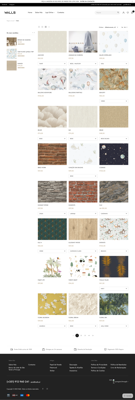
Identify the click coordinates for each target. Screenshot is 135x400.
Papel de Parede (56, 365)
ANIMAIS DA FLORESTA (76, 55)
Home (30, 12)
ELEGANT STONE (43, 205)
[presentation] (33, 33)
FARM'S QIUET (73, 280)
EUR (110, 380)
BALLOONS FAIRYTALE (75, 93)
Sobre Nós (38, 12)
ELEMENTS (72, 205)
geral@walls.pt (127, 5)
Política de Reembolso (118, 365)
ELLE (100, 205)
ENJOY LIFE (41, 280)
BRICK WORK (42, 168)
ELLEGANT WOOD (74, 243)
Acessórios (73, 371)
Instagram (12, 5)
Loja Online (49, 12)
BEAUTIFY (102, 93)
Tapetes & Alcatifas (76, 367)
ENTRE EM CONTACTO (87, 1)
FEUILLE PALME (104, 280)
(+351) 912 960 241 (18, 382)
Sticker (52, 371)
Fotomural (53, 367)
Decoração (73, 365)
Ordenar (101, 27)
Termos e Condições (98, 367)
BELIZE (40, 130)
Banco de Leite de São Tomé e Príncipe (17, 368)
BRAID (101, 130)
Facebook (4, 5)
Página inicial (10, 21)
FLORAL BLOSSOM (43, 318)
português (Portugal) (121, 382)
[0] (132, 13)
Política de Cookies (98, 371)
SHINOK (20, 64)
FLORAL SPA (103, 318)
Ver (122, 27)
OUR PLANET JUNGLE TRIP (26, 52)
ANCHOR (41, 55)
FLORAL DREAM (73, 318)
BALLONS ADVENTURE (45, 93)
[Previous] (73, 335)
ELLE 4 (40, 243)
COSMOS (102, 168)
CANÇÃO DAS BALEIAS (76, 168)
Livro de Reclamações (118, 367)
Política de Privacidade (99, 365)
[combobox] (107, 13)
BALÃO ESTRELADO (105, 55)
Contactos (60, 12)
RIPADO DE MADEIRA (24, 40)
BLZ (70, 130)
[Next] (93, 335)
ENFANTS (102, 243)
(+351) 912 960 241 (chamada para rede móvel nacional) (106, 5)
